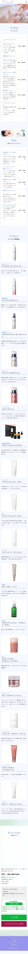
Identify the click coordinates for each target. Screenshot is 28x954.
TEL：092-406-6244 (10, 874)
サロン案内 (14, 940)
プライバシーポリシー (14, 942)
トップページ (14, 938)
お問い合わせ (14, 944)
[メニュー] (26, 2)
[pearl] (7, 2)
